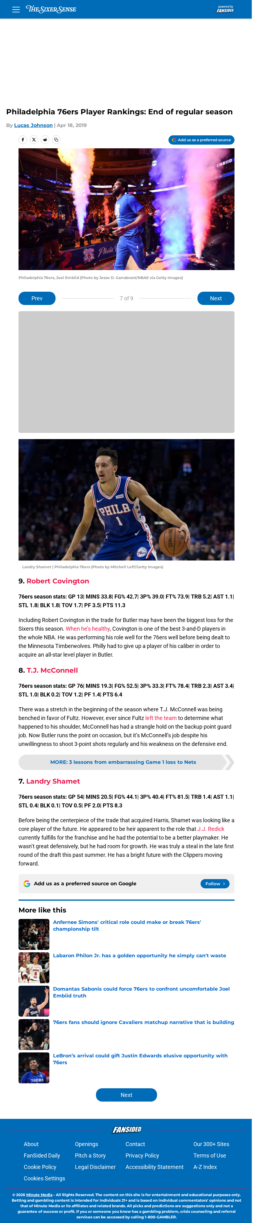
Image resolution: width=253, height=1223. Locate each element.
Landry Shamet (53, 781)
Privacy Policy (142, 1155)
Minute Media (39, 1194)
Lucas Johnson (33, 125)
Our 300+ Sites (211, 1144)
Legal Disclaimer (95, 1167)
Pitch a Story (90, 1155)
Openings (86, 1144)
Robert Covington (58, 581)
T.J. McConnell (52, 670)
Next (216, 298)
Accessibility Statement (155, 1167)
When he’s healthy (88, 628)
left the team (161, 718)
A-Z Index (205, 1167)
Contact (135, 1144)
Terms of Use (209, 1155)
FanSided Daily (42, 1155)
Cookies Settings (44, 1178)
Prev (37, 298)
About (31, 1144)
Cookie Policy (40, 1167)
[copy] (56, 139)
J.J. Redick (210, 829)
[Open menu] (16, 9)
